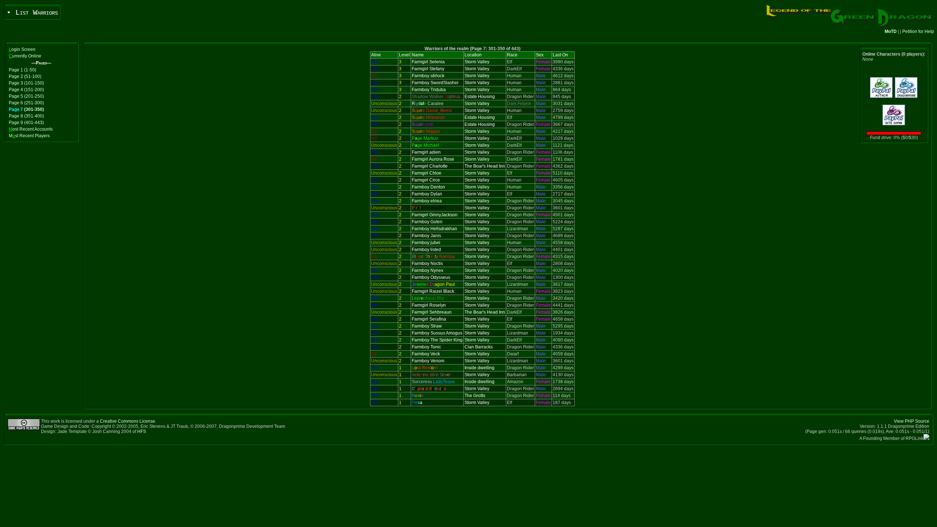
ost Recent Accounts (31, 129)
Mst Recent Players (29, 135)
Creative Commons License (127, 421)
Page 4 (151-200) (26, 89)
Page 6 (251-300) (26, 102)
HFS (141, 431)
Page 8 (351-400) (26, 116)
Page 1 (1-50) (22, 69)
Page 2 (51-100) (25, 76)
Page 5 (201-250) (26, 96)
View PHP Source (911, 421)
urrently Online (25, 56)
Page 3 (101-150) (26, 83)
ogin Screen (22, 49)
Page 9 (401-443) (26, 122)
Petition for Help (918, 31)
